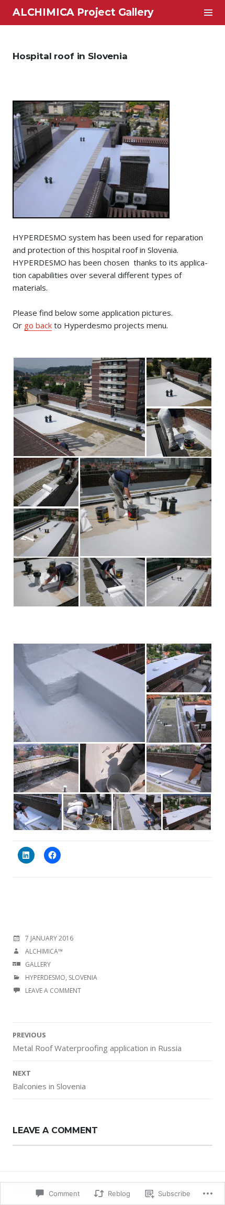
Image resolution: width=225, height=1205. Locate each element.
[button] (79, 407)
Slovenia (83, 977)
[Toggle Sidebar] (208, 12)
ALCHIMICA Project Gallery (83, 12)
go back (38, 325)
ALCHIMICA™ (44, 951)
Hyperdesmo (45, 977)
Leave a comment (53, 990)
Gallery (38, 964)
